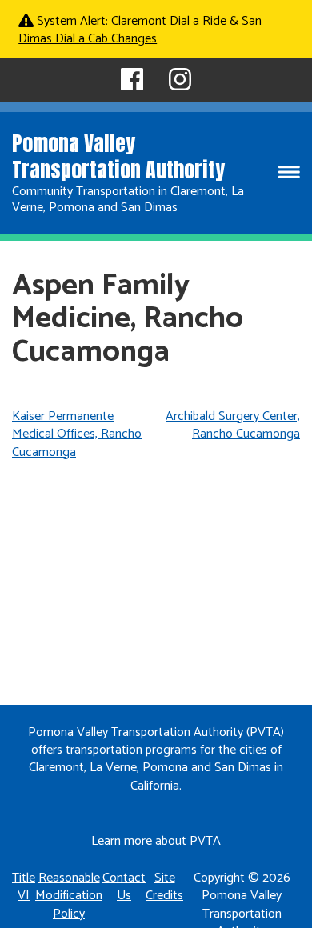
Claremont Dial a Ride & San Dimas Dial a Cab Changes (140, 30)
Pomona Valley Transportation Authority (118, 156)
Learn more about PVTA (156, 841)
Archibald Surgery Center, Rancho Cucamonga (233, 425)
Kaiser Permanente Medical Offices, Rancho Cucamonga (77, 434)
